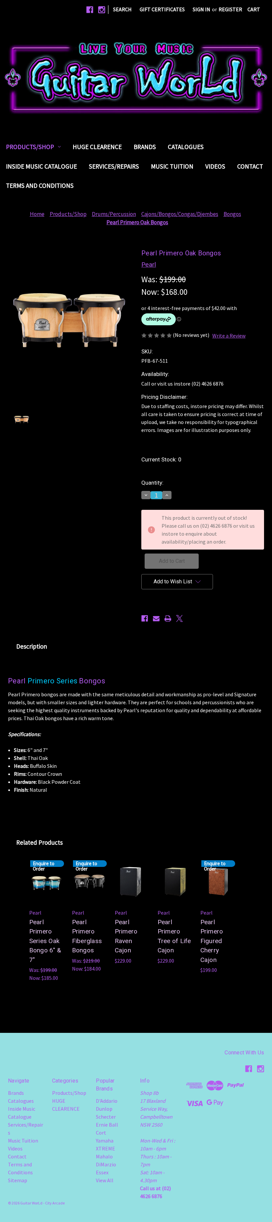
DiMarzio (106, 1164)
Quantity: (152, 482)
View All (104, 1180)
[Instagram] (101, 9)
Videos (215, 166)
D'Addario (106, 1100)
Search (122, 9)
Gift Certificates (162, 9)
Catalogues (186, 147)
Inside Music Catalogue (41, 166)
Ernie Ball (107, 1124)
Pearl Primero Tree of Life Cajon (174, 936)
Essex (102, 1172)
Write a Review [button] (228, 335)
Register (230, 9)
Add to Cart (132, 891)
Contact (250, 166)
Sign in (201, 9)
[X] (179, 618)
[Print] (168, 618)
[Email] (156, 618)
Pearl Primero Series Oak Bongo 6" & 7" (45, 941)
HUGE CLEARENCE (97, 147)
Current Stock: (161, 459)
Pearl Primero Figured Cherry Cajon (211, 941)
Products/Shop (30, 147)
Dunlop (104, 1108)
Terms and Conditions (40, 185)
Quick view (132, 872)
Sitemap (17, 1180)
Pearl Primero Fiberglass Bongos (87, 936)
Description (31, 646)
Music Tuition (172, 166)
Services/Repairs (114, 166)
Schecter (106, 1116)
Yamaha (104, 1140)
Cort (101, 1132)
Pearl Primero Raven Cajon (126, 936)
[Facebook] (89, 9)
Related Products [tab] (39, 842)
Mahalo (104, 1156)
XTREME (105, 1148)
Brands (145, 147)
